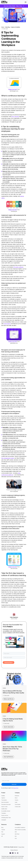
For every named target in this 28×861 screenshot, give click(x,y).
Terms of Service (14, 850)
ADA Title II (17, 834)
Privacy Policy (21, 847)
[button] (25, 2)
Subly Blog (7, 27)
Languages (3, 819)
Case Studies (17, 804)
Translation (3, 813)
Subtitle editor (4, 808)
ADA (16, 831)
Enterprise (17, 795)
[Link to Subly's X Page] (15, 853)
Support (3, 834)
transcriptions (7, 323)
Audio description (5, 802)
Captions (3, 797)
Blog (2, 827)
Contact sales (17, 806)
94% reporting (15, 116)
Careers (16, 800)
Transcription (4, 800)
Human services (4, 815)
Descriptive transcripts (6, 804)
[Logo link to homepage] (4, 2)
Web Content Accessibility (20, 829)
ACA (16, 838)
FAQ (2, 831)
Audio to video (4, 806)
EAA (16, 836)
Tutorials (3, 829)
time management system (7, 458)
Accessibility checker (5, 811)
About (16, 797)
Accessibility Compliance (20, 827)
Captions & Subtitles (15, 27)
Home (2, 27)
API (2, 836)
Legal (16, 802)
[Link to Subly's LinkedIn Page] (13, 853)
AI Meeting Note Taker (6, 817)
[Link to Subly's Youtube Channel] (10, 853)
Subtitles (3, 795)
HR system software (18, 267)
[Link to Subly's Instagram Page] (17, 853)
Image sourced (12, 89)
